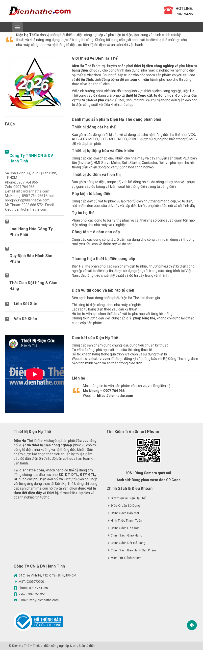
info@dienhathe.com (44, 600)
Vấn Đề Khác (25, 318)
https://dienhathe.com (115, 396)
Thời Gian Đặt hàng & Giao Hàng (33, 285)
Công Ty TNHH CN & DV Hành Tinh (31, 158)
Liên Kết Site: (26, 303)
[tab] (34, 159)
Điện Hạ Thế (20, 646)
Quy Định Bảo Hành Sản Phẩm (30, 258)
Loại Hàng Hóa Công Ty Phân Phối (31, 232)
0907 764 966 (185, 14)
